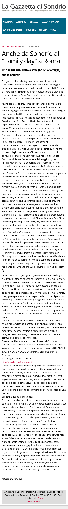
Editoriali (21, 21)
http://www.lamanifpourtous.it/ (17, 362)
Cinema (43, 29)
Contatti (41, 498)
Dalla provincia (50, 21)
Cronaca (7, 21)
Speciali (34, 21)
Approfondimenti (13, 29)
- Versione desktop (34, 501)
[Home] (34, 10)
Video (53, 29)
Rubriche (31, 29)
